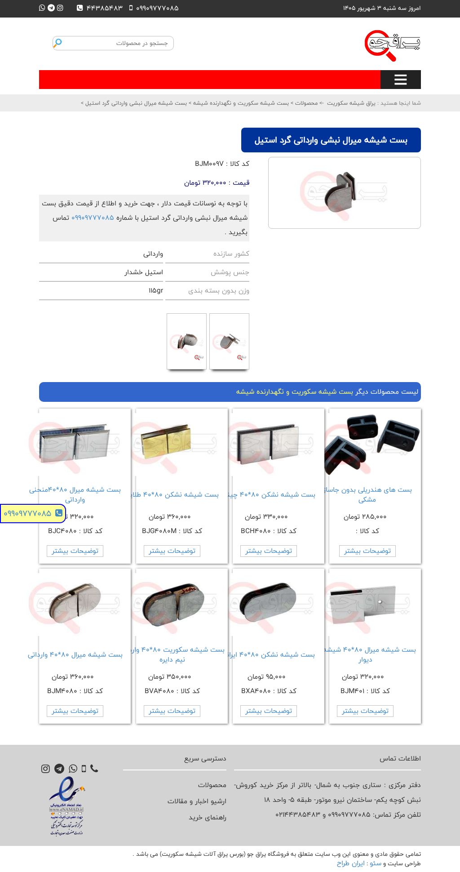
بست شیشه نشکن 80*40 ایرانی (268, 655)
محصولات (305, 103)
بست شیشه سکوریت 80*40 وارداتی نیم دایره (172, 655)
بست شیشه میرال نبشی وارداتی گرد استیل (135, 103)
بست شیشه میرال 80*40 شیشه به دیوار (365, 655)
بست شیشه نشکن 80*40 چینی (268, 495)
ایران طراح (351, 863)
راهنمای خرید (207, 817)
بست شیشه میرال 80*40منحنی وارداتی (75, 495)
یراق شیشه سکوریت (351, 103)
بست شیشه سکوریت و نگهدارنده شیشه (240, 103)
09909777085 (92, 218)
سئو (375, 863)
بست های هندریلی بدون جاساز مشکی (367, 495)
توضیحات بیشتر (367, 551)
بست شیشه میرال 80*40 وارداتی (75, 655)
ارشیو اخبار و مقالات (197, 801)
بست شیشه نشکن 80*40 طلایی (172, 495)
